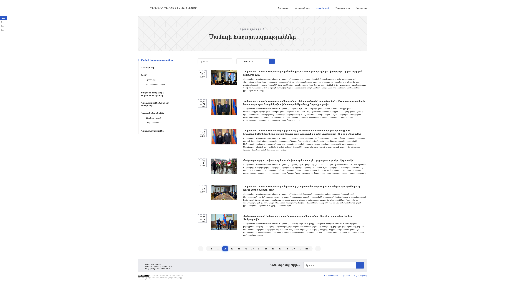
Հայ (3, 18)
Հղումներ (346, 275)
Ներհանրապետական (155, 84)
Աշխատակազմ (302, 7)
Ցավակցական (152, 122)
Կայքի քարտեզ (360, 275)
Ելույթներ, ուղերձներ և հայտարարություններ (152, 94)
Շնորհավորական (153, 118)
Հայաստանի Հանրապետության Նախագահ (173, 7)
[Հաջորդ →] (318, 248)
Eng (2, 26)
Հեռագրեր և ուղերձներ (152, 112)
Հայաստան (361, 7)
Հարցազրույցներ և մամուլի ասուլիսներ (155, 104)
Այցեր (144, 74)
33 (252, 248)
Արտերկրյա (151, 79)
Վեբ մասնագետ (331, 275)
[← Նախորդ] (200, 248)
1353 (307, 248)
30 (232, 248)
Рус (2, 22)
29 (225, 248)
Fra (2, 30)
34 (259, 248)
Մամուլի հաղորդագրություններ (157, 60)
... (239, 61)
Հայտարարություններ (152, 130)
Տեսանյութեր (147, 67)
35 (266, 248)
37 (280, 248)
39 (293, 248)
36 (273, 248)
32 (245, 248)
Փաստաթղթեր (342, 7)
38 (286, 248)
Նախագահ (283, 7)
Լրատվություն (322, 7)
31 (239, 248)
